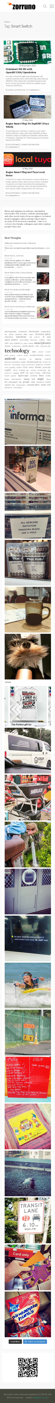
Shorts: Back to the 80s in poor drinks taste (20, 307)
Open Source (11, 339)
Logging (16, 373)
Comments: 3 (34, 90)
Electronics (14, 145)
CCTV (7, 343)
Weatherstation (36, 355)
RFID (37, 346)
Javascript (47, 367)
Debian (7, 346)
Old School (34, 337)
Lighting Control (43, 359)
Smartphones (42, 343)
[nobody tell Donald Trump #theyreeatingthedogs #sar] (28, 469)
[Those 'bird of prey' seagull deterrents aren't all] (28, 1173)
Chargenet (40, 382)
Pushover (39, 364)
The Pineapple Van (13, 382)
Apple (34, 352)
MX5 (22, 373)
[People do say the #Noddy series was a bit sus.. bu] (28, 1126)
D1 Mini (47, 337)
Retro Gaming (10, 367)
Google (26, 382)
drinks (11, 334)
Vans (49, 340)
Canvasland (17, 387)
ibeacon (8, 365)
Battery (48, 355)
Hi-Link (48, 376)
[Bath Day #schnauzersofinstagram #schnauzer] (28, 656)
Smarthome (21, 337)
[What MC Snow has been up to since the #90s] (28, 422)
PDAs (25, 343)
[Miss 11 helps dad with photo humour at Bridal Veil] (28, 844)
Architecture (16, 346)
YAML (33, 382)
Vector (48, 352)
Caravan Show (33, 385)
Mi (30, 359)
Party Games (10, 355)
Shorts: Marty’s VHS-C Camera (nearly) (18, 273)
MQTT (41, 378)
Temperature (21, 385)
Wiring (30, 343)
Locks (25, 367)
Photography (10, 331)
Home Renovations (13, 379)
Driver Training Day (21, 370)
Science (47, 364)
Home (6, 22)
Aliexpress (8, 387)
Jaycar (41, 352)
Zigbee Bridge (35, 373)
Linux (41, 375)
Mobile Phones (28, 346)
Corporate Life (45, 346)
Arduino (42, 340)
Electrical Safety (43, 334)
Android (10, 358)
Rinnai (48, 379)
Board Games (10, 376)
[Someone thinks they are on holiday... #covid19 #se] (28, 1079)
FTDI (27, 373)
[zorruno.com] (21, 6)
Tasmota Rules (21, 334)
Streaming (16, 365)
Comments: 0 (14, 195)
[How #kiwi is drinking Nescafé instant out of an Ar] (28, 609)
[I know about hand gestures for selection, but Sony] (28, 938)
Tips (49, 370)
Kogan (48, 382)
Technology (17, 351)
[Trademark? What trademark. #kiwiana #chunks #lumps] (28, 1314)
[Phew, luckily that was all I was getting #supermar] (28, 1267)
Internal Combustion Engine (15, 362)
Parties (19, 367)
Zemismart (22, 331)
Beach (45, 362)
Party (26, 355)
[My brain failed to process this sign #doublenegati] (28, 516)
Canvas (19, 355)
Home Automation (16, 90)
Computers (46, 331)
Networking (24, 340)
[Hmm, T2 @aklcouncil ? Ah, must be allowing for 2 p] (28, 1220)
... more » (18, 267)
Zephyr (8, 370)
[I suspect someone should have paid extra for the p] (28, 750)
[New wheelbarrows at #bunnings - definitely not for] (28, 797)
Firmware (33, 340)
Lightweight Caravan (27, 375)
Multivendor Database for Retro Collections (20, 243)
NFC (6, 334)
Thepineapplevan (34, 362)
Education (9, 337)
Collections (46, 373)
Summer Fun (10, 385)
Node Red (46, 384)
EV (50, 362)
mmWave (8, 373)
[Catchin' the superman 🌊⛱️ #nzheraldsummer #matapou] (28, 985)
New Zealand (15, 343)
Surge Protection (27, 365)
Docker (38, 367)
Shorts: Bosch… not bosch (14, 256)
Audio (31, 334)
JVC (22, 343)
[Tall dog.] (28, 891)
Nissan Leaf (29, 379)
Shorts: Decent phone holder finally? (17, 290)
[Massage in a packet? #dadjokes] (28, 562)
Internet (22, 359)
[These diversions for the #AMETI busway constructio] (28, 1032)
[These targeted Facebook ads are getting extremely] (28, 703)
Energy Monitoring (38, 370)
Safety (31, 367)
